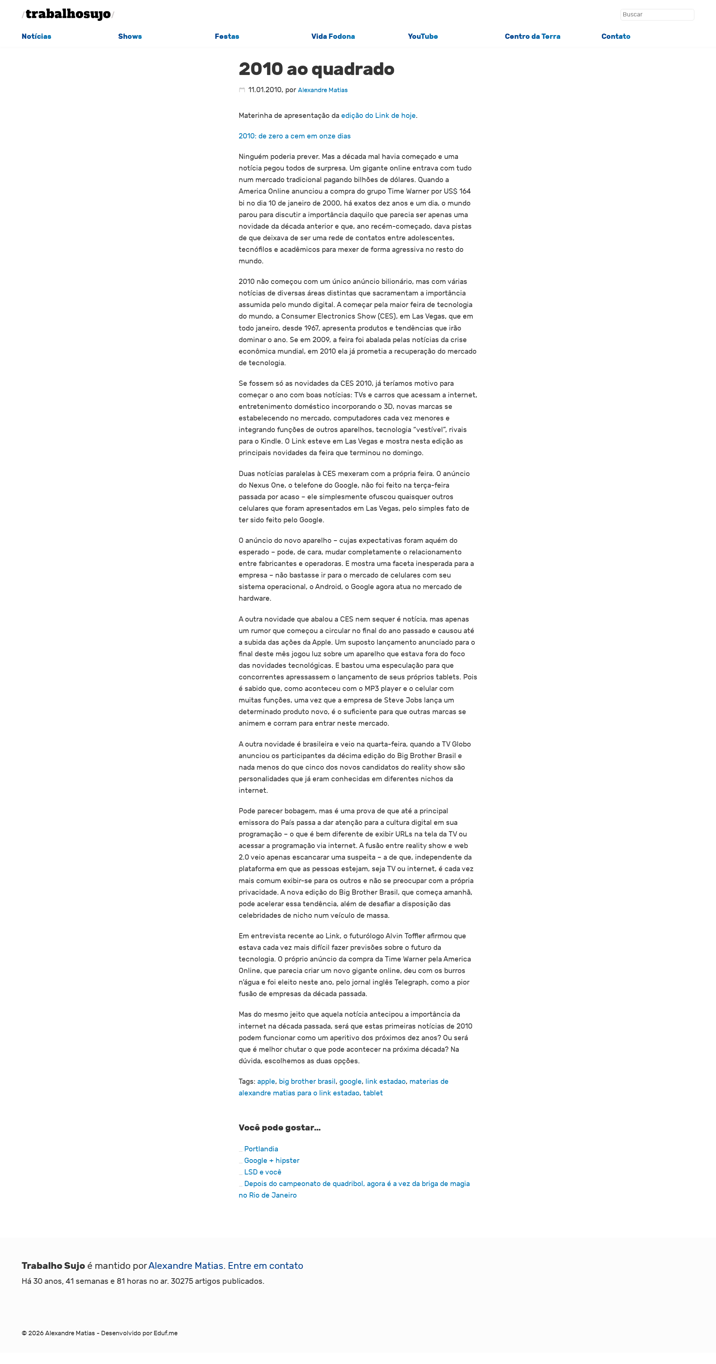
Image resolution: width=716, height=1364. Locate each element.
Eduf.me (166, 1333)
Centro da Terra (532, 36)
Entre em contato (265, 1266)
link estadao (385, 1081)
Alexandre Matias (323, 90)
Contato (616, 36)
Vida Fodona (333, 36)
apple (266, 1081)
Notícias (36, 36)
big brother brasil (307, 1081)
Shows (130, 36)
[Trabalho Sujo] (68, 15)
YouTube (423, 36)
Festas (227, 36)
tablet (373, 1093)
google (350, 1081)
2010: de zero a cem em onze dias (295, 136)
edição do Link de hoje (378, 116)
